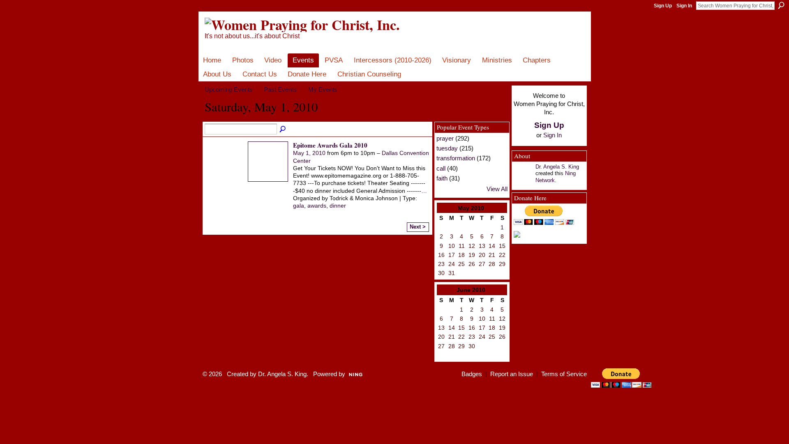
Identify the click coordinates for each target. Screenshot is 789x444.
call (440, 168)
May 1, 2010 (309, 153)
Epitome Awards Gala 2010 (330, 145)
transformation (455, 158)
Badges (471, 374)
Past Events (280, 89)
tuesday (447, 148)
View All (497, 189)
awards (316, 205)
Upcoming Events (229, 89)
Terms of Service (564, 374)
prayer (445, 138)
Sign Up (663, 6)
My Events (322, 89)
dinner (338, 205)
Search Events (283, 129)
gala (298, 205)
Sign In (684, 6)
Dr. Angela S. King (557, 167)
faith (442, 178)
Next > (418, 227)
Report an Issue (511, 374)
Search (781, 5)
